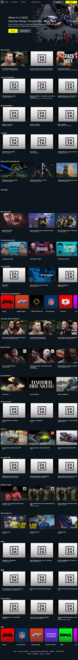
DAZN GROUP (60, 651)
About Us (42, 654)
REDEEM (35, 654)
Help (15, 651)
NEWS (29, 654)
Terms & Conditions (23, 651)
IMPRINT (52, 651)
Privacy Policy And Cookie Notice (39, 651)
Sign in (58, 2)
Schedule (14, 2)
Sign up (71, 2)
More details (36, 2)
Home (6, 2)
